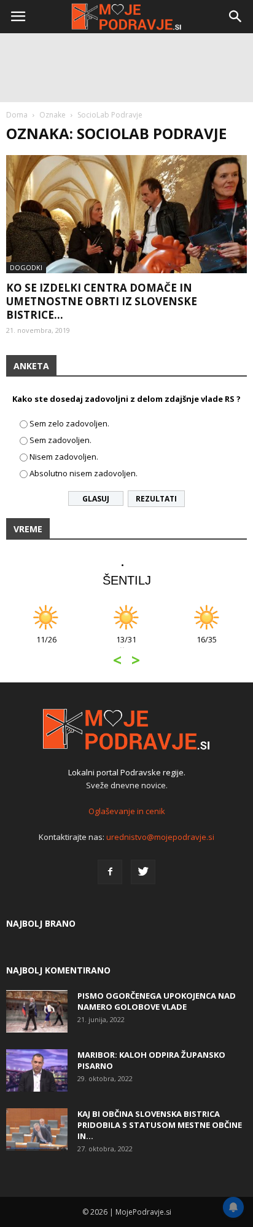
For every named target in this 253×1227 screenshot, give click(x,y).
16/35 (207, 646)
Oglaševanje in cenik (126, 811)
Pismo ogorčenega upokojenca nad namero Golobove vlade (156, 1001)
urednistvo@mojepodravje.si (160, 836)
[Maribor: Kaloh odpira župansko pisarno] (37, 1070)
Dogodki (26, 267)
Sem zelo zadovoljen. (69, 423)
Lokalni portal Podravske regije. (126, 772)
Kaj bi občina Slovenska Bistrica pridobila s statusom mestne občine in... (159, 1124)
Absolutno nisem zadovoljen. (83, 473)
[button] (236, 16)
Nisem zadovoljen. (63, 456)
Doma (17, 115)
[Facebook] (110, 872)
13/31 (126, 646)
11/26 (46, 646)
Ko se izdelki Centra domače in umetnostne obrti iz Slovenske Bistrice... (101, 301)
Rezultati (156, 499)
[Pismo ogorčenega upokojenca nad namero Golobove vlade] (37, 1011)
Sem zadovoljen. (60, 440)
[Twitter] (143, 872)
